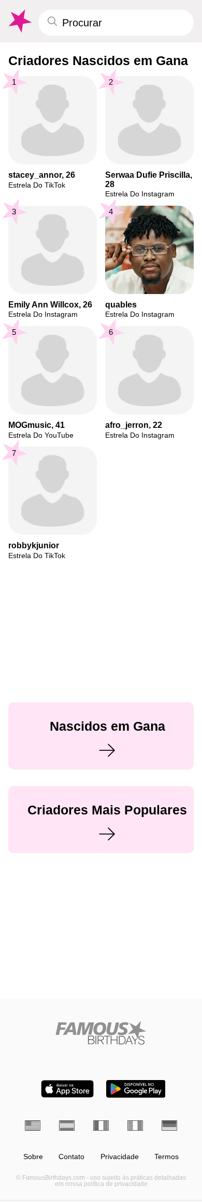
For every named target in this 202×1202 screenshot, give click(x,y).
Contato (71, 1156)
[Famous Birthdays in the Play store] (136, 1089)
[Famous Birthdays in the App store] (67, 1089)
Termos (166, 1156)
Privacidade (119, 1156)
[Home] (101, 1033)
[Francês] (101, 1125)
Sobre (33, 1156)
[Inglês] (32, 1125)
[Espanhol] (67, 1125)
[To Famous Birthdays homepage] (19, 21)
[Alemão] (169, 1125)
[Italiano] (135, 1125)
